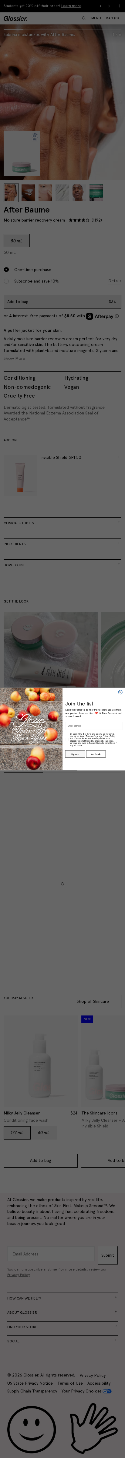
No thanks (95, 754)
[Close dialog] (120, 692)
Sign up (75, 754)
